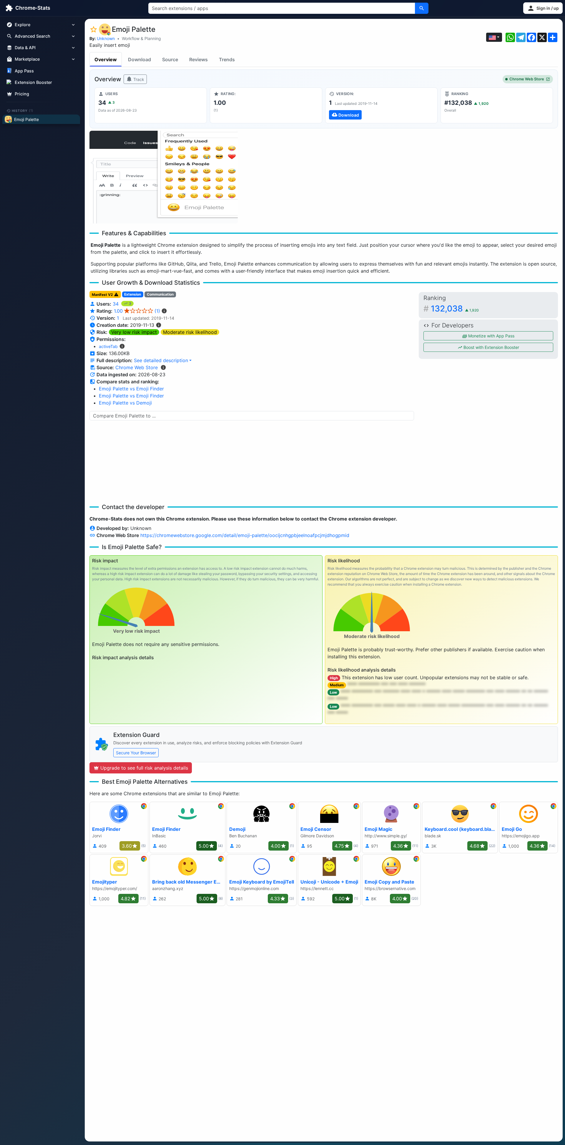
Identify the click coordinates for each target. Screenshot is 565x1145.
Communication (160, 294)
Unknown (106, 38)
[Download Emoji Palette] (381, 105)
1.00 (137, 311)
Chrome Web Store (526, 79)
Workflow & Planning (141, 38)
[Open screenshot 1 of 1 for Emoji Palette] (163, 177)
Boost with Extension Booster (490, 347)
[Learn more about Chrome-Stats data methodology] (163, 367)
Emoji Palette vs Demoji (125, 403)
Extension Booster (33, 82)
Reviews (198, 59)
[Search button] (421, 8)
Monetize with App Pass (490, 335)
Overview (105, 59)
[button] (543, 8)
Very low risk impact (134, 332)
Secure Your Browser (136, 752)
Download (139, 59)
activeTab (108, 346)
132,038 (455, 309)
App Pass (24, 70)
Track (138, 79)
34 (116, 304)
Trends (227, 59)
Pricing (22, 93)
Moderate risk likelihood (190, 332)
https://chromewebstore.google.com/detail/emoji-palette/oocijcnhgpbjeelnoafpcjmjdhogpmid (244, 535)
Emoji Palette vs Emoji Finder (131, 389)
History (23, 110)
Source (170, 59)
